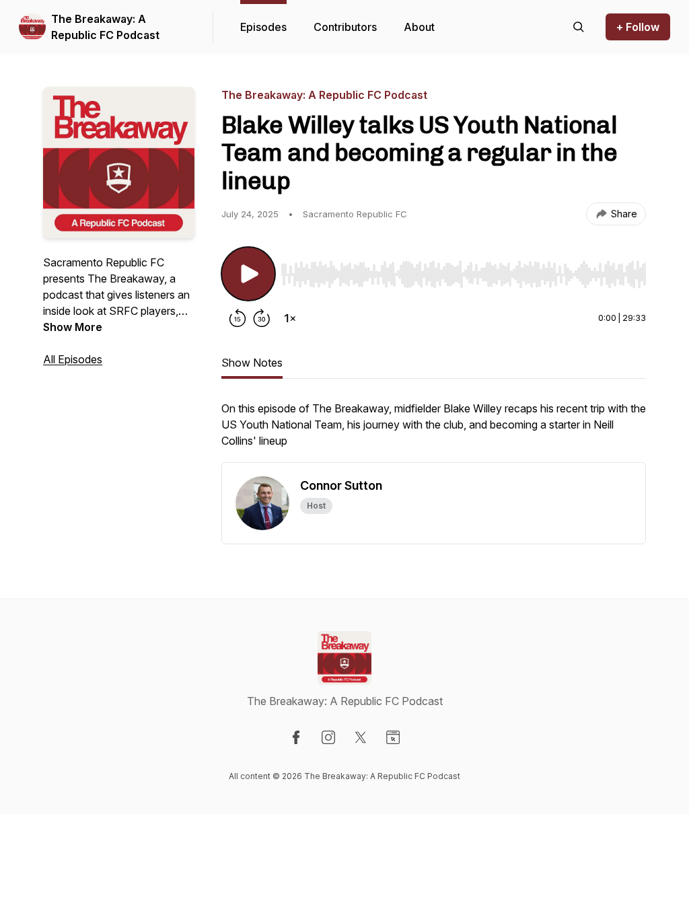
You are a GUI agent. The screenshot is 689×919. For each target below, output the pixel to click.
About (419, 27)
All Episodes (72, 359)
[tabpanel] (433, 431)
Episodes (263, 27)
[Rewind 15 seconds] (237, 318)
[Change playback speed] (290, 318)
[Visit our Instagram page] (328, 737)
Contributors (345, 27)
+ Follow (637, 27)
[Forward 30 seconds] (261, 318)
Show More (72, 327)
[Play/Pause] (248, 274)
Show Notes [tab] (252, 362)
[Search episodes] (578, 27)
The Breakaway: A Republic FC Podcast (105, 27)
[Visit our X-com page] (360, 737)
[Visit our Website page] (393, 737)
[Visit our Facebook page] (296, 737)
